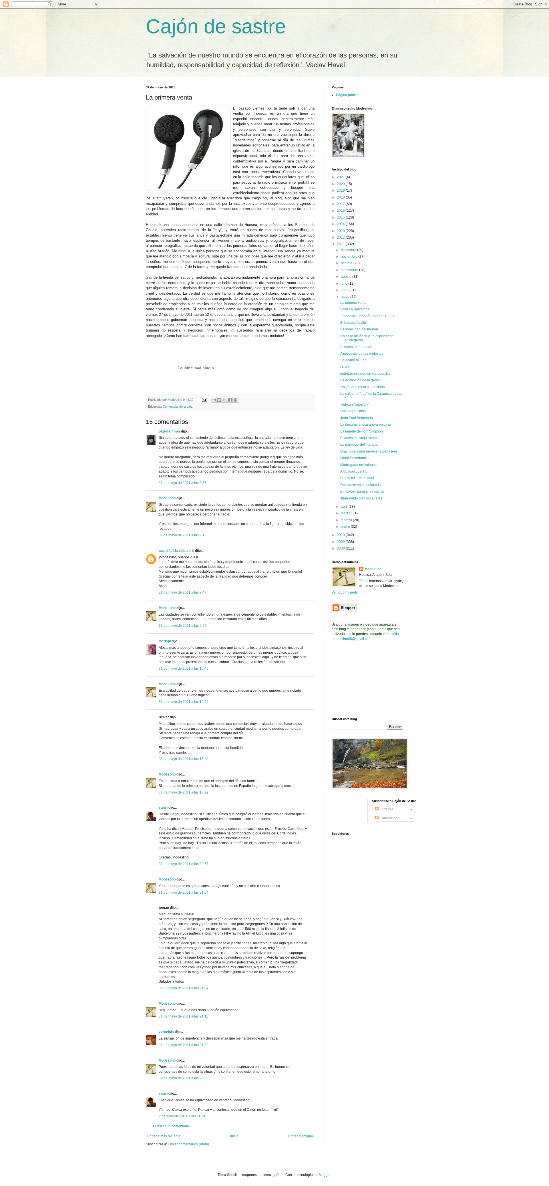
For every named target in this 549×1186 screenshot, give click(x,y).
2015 (341, 217)
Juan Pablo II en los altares (361, 498)
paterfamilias (169, 431)
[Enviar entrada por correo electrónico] (204, 399)
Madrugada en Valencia (358, 465)
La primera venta (353, 303)
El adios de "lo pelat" (356, 347)
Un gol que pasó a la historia (362, 387)
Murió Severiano (353, 458)
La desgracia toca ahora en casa (365, 425)
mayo (345, 297)
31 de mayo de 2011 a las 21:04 (183, 893)
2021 (341, 177)
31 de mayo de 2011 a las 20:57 (183, 864)
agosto (346, 277)
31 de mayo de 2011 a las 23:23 (183, 1078)
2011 (341, 244)
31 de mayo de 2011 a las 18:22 (183, 792)
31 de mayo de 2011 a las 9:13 (182, 535)
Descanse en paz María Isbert (363, 485)
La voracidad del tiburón (359, 329)
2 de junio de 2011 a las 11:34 (182, 1116)
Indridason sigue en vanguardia (365, 374)
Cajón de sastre (216, 26)
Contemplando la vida (177, 406)
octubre (347, 263)
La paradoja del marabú (359, 445)
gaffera (278, 1175)
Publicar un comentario (171, 1126)
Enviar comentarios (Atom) (188, 1144)
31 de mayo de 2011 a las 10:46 (183, 669)
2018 (341, 197)
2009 (341, 542)
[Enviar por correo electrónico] (213, 400)
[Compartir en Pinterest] (235, 400)
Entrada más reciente (163, 1136)
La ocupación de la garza (360, 380)
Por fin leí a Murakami (357, 478)
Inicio (234, 1136)
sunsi (163, 808)
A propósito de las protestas (361, 354)
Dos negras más (353, 411)
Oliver (344, 367)
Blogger (325, 1175)
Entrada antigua (300, 1136)
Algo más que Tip (353, 471)
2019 (341, 191)
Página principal (348, 95)
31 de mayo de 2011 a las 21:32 (183, 1045)
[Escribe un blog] (219, 400)
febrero (347, 520)
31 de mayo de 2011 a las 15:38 (183, 759)
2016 (341, 211)
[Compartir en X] (224, 400)
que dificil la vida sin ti (176, 551)
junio (345, 290)
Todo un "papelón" (354, 404)
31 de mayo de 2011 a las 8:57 (182, 483)
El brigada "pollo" (353, 323)
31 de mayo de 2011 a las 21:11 (183, 1016)
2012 (341, 237)
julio (344, 283)
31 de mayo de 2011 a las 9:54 (182, 626)
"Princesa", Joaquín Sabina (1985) (367, 316)
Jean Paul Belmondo (356, 418)
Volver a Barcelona (355, 309)
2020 (341, 184)
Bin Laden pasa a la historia (362, 491)
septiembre (350, 270)
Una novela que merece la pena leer (368, 451)
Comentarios (389, 818)
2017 (341, 204)
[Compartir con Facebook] (230, 400)
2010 (341, 535)
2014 (341, 224)
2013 (341, 231)
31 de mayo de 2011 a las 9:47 (182, 592)
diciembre (349, 250)
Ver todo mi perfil (345, 592)
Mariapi (165, 641)
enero (346, 527)
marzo (346, 513)
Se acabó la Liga (353, 360)
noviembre (349, 257)
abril (345, 507)
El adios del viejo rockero (359, 438)
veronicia (166, 1032)
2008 (341, 548)
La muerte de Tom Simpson (361, 431)
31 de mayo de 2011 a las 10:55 (183, 702)
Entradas (386, 809)
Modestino (167, 498)
